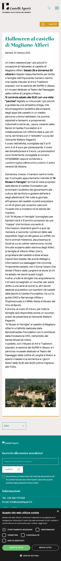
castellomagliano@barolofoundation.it (26, 162)
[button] (49, 8)
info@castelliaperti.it (20, 502)
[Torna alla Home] (16, 8)
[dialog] (30, 534)
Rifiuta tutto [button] (45, 548)
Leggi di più (42, 523)
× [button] (58, 511)
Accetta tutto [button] (16, 548)
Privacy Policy (32, 483)
